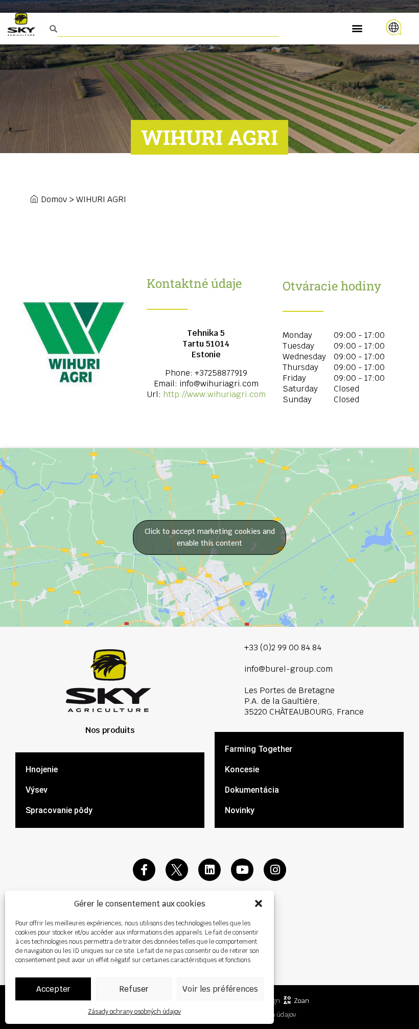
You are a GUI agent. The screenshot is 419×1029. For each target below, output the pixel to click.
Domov (54, 199)
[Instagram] (275, 870)
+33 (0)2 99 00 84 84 (282, 647)
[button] (258, 903)
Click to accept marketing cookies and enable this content (210, 537)
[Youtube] (242, 870)
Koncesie (242, 769)
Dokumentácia (252, 790)
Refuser (134, 989)
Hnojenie (42, 769)
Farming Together (258, 749)
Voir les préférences (220, 989)
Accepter (53, 989)
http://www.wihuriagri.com (214, 394)
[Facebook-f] (144, 870)
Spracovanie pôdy (59, 810)
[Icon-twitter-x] (177, 870)
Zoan (301, 1000)
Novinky (239, 810)
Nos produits (110, 730)
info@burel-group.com (288, 669)
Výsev (37, 790)
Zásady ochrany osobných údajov (134, 1012)
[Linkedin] (209, 870)
